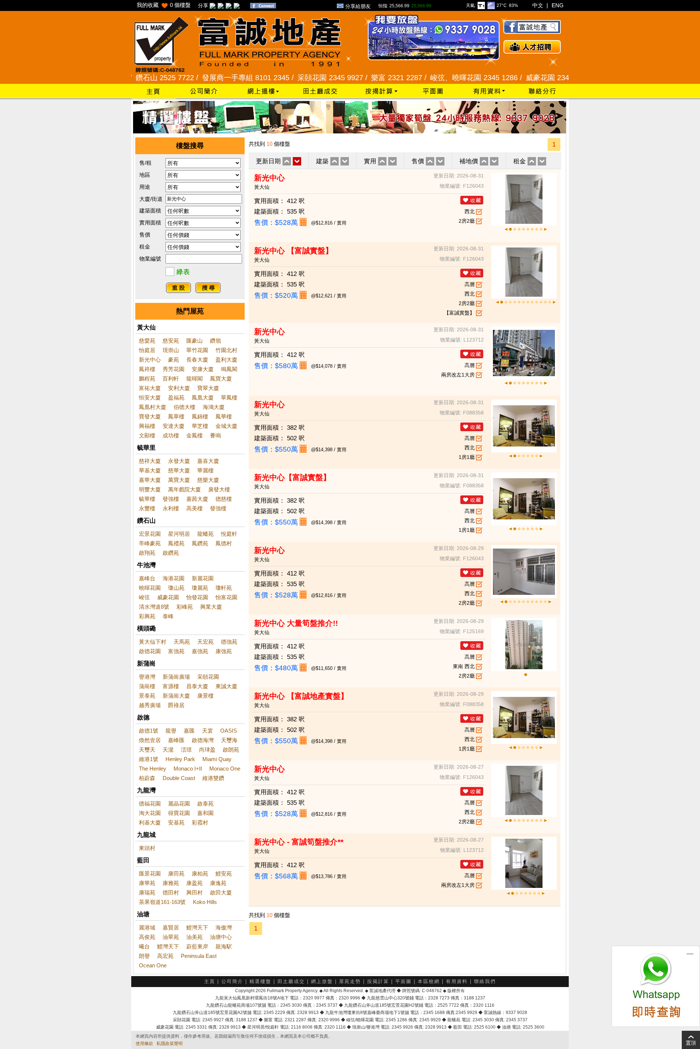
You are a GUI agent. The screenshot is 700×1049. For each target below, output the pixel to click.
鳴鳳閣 (229, 369)
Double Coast (179, 778)
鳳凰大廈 (203, 397)
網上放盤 (322, 981)
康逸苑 (218, 883)
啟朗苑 (231, 749)
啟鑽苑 (171, 553)
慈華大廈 (179, 470)
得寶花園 (179, 813)
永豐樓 (147, 508)
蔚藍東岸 (197, 946)
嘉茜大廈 (197, 499)
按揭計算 (378, 981)
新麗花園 (203, 578)
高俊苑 (147, 937)
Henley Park (180, 759)
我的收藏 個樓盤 (164, 5)
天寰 (207, 731)
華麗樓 (205, 470)
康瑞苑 (147, 892)
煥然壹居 (150, 740)
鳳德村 (223, 543)
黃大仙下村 (152, 642)
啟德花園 (150, 651)
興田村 (194, 892)
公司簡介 (232, 981)
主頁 (209, 981)
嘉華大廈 (150, 480)
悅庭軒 (229, 534)
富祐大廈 (150, 388)
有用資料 (457, 981)
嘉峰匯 (176, 740)
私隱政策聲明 (169, 1043)
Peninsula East (199, 956)
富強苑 (176, 651)
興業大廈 (211, 607)
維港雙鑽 (213, 778)
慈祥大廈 (150, 461)
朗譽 (144, 956)
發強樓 (171, 499)
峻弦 (144, 597)
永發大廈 (179, 461)
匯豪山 (194, 341)
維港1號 (148, 759)
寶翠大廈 (208, 388)
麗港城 (147, 927)
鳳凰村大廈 (152, 407)
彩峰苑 (184, 607)
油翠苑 (171, 937)
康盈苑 (194, 883)
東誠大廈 (226, 686)
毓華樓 (147, 499)
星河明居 (179, 534)
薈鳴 (215, 435)
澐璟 (186, 749)
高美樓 (194, 508)
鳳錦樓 (200, 416)
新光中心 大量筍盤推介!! (296, 623)
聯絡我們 (485, 981)
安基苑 (176, 822)
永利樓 (171, 508)
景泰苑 (147, 696)
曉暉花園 (150, 588)
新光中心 (150, 359)
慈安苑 (171, 341)
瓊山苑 (176, 588)
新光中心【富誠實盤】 (292, 477)
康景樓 (205, 696)
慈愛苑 (147, 341)
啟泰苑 (205, 803)
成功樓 (171, 435)
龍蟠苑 (205, 534)
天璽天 (147, 749)
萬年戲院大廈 (184, 489)
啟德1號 (148, 731)
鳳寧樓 (176, 416)
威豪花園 (168, 597)
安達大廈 (173, 426)
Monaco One (224, 768)
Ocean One (153, 965)
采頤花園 (208, 677)
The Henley (152, 768)
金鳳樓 (194, 435)
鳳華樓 (223, 416)
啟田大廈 (221, 892)
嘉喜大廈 (208, 461)
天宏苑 (205, 642)
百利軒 (171, 378)
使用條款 (144, 1043)
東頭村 (147, 848)
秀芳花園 (173, 369)
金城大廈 (226, 426)
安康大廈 (203, 369)
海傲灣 (223, 927)
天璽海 (229, 740)
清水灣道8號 (154, 607)
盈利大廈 (226, 359)
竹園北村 (226, 350)
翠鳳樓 (229, 397)
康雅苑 (171, 883)
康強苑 (223, 651)
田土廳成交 (291, 981)
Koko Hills (205, 902)
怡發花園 (197, 597)
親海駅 (223, 946)
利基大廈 (150, 822)
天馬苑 (182, 642)
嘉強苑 (200, 651)
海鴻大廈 (214, 407)
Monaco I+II (188, 768)
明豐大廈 (150, 489)
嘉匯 (189, 731)
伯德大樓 (184, 407)
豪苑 (173, 359)
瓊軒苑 (223, 588)
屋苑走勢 (350, 981)
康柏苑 (200, 873)
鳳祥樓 (147, 369)
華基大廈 (150, 470)
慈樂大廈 (208, 480)
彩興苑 (147, 616)
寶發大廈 (150, 416)
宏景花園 (150, 534)
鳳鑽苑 (200, 543)
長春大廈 (197, 359)
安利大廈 (179, 388)
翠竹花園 (197, 350)
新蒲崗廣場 (176, 677)
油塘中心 (221, 937)
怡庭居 (147, 350)
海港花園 (173, 578)
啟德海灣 (203, 740)
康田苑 (176, 873)
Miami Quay (217, 759)
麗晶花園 (179, 803)
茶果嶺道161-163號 (162, 902)
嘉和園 (205, 813)
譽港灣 (147, 677)
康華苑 (147, 883)
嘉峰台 (147, 578)
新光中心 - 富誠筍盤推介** (298, 842)
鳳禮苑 (176, 543)
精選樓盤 (260, 981)
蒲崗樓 (147, 686)
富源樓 (171, 686)
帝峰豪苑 (150, 543)
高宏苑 (165, 956)
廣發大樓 (219, 489)
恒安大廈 (150, 397)
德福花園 (150, 803)
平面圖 (403, 981)
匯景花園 (150, 873)
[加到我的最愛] (471, 200)
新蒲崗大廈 (176, 696)
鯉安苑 (223, 873)
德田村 (171, 892)
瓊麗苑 (200, 588)
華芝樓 (200, 426)
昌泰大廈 (197, 686)
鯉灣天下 (197, 927)
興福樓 (147, 426)
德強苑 (229, 642)
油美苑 (194, 937)
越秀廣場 (150, 705)
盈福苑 (176, 397)
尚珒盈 (207, 749)
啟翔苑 (147, 553)
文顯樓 (147, 435)
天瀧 (168, 749)
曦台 (144, 946)
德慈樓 (223, 499)
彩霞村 (200, 822)
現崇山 (171, 350)
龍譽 (171, 731)
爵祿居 (176, 705)
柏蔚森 (147, 778)
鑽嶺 (215, 341)
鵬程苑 (147, 378)
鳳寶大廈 (221, 378)
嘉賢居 (171, 927)
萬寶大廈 (179, 480)
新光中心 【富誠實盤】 (293, 250)
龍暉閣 (194, 378)
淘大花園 (150, 813)
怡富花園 (226, 597)
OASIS (228, 731)
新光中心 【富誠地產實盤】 (301, 696)
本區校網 (429, 981)
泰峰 (168, 616)
